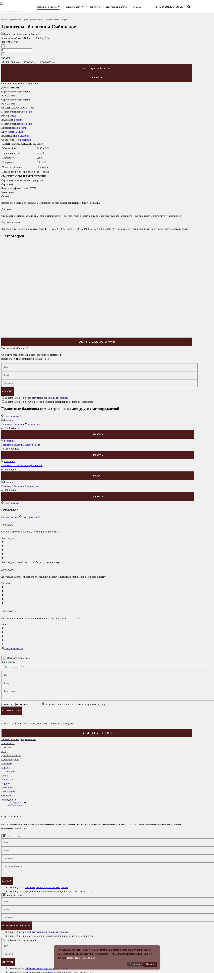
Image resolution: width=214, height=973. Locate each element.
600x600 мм (48, 62)
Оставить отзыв (10, 517)
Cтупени (6, 795)
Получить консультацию (16, 926)
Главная (4, 20)
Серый (11, 131)
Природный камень (15, 20)
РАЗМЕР (6, 58)
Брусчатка (7, 779)
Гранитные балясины (37, 20)
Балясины (25, 135)
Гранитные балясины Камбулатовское (21, 465)
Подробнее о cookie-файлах (81, 958)
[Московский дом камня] (12, 7)
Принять (150, 964)
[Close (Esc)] (3, 658)
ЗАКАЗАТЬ (98, 434)
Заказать (97, 77)
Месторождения (10, 759)
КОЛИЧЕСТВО (9, 42)
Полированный (23, 139)
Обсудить (7, 391)
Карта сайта (8, 743)
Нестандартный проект (96, 68)
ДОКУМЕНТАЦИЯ (11, 87)
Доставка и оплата (11, 755)
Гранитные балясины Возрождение (20, 486)
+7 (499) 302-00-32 (170, 6)
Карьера (5, 767)
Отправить (8, 962)
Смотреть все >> (13, 416)
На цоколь (20, 127)
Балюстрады (8, 791)
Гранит (25, 20)
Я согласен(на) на (36, 397)
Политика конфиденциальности (18, 739)
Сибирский (26, 111)
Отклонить (135, 964)
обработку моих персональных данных (46, 397)
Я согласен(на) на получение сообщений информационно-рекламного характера (49, 401)
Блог (3, 751)
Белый (19, 131)
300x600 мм (12, 62)
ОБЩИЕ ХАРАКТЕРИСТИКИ (17, 107)
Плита (4, 775)
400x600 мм (30, 62)
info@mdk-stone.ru (15, 805)
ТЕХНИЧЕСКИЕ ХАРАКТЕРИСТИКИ (22, 143)
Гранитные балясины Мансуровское (21, 424)
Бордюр (5, 783)
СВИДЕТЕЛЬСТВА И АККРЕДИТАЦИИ (23, 176)
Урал (13, 115)
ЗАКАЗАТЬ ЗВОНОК (96, 733)
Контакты (6, 763)
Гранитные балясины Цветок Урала (20, 444)
